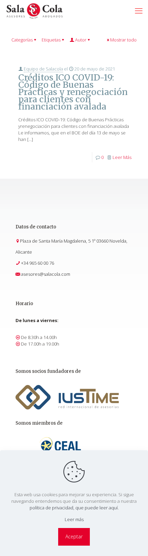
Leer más (74, 519)
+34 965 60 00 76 (37, 263)
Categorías (22, 40)
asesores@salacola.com (45, 274)
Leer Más (122, 157)
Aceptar (74, 536)
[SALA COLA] (34, 10)
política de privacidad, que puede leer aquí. (74, 508)
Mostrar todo (123, 40)
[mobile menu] (139, 10)
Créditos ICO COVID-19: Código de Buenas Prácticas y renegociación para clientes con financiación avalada (73, 92)
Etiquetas (51, 40)
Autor (80, 40)
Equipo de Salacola (43, 69)
